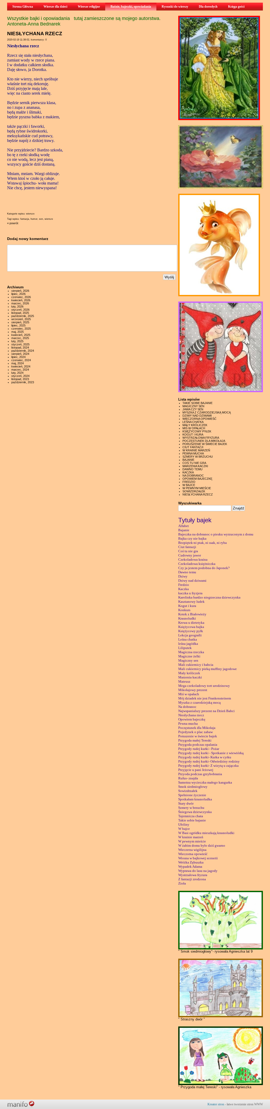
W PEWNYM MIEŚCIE (196, 488)
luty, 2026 (17, 306)
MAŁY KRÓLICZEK (194, 425)
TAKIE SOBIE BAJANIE (197, 403)
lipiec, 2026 (18, 293)
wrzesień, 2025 (21, 319)
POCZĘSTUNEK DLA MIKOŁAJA (203, 440)
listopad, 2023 (20, 379)
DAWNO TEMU (192, 469)
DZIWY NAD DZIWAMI (197, 415)
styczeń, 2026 (20, 309)
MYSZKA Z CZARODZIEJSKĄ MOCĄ (206, 412)
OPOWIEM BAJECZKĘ (197, 478)
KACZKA (188, 472)
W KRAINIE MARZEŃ (196, 450)
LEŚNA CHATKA (193, 421)
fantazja (24, 219)
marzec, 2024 (20, 369)
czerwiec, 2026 (21, 297)
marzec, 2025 (20, 338)
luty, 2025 (17, 341)
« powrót (12, 223)
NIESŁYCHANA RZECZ (197, 494)
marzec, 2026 (20, 303)
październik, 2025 (22, 316)
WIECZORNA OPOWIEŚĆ (199, 418)
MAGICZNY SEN (193, 406)
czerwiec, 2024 (21, 360)
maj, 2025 (17, 331)
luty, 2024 (17, 372)
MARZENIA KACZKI (195, 466)
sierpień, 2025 (20, 322)
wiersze (30, 213)
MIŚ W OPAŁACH (193, 428)
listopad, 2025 (20, 312)
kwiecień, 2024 (20, 366)
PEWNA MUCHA (193, 453)
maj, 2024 (17, 363)
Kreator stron (216, 1104)
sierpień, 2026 (20, 290)
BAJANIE (188, 459)
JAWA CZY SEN (192, 409)
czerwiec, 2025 (21, 328)
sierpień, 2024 (20, 353)
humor (34, 219)
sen (41, 219)
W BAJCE (188, 485)
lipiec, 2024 (18, 357)
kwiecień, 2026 (20, 300)
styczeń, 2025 (20, 344)
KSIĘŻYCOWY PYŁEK (196, 431)
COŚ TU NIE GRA (194, 462)
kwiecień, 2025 (20, 334)
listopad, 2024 (20, 347)
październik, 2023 (22, 382)
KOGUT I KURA (192, 434)
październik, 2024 (22, 350)
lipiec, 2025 (18, 325)
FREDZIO (188, 481)
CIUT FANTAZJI (192, 447)
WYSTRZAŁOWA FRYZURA (200, 437)
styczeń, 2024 (20, 375)
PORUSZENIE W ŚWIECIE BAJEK (204, 444)
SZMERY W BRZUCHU (197, 456)
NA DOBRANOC (193, 475)
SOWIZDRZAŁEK (193, 491)
